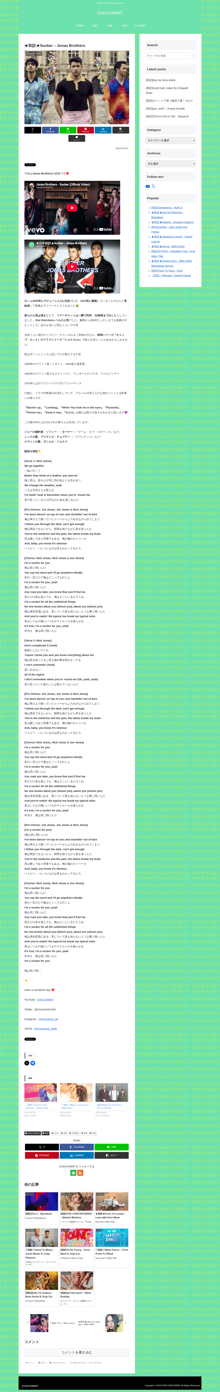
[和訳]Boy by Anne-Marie (161, 80)
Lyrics (56, 1133)
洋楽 (94, 1133)
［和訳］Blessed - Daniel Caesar (171, 275)
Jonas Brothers (34, 1133)
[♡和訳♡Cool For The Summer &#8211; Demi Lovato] (40, 1092)
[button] (120, 130)
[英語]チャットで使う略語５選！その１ (169, 100)
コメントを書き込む (77, 1352)
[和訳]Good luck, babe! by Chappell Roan (167, 90)
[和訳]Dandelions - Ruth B (166, 207)
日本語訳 (75, 1133)
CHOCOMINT (45, 999)
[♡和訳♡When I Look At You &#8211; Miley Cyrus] (76, 1092)
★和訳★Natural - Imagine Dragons (172, 222)
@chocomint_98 (48, 1019)
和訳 (46, 1133)
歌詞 (85, 1133)
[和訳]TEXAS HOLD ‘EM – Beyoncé (167, 116)
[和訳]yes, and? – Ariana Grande (165, 108)
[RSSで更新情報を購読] (80, 1173)
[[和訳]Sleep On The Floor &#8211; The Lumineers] (111, 1092)
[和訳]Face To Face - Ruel (166, 270)
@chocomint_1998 (45, 1028)
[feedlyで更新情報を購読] (73, 1173)
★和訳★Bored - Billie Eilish (168, 246)
